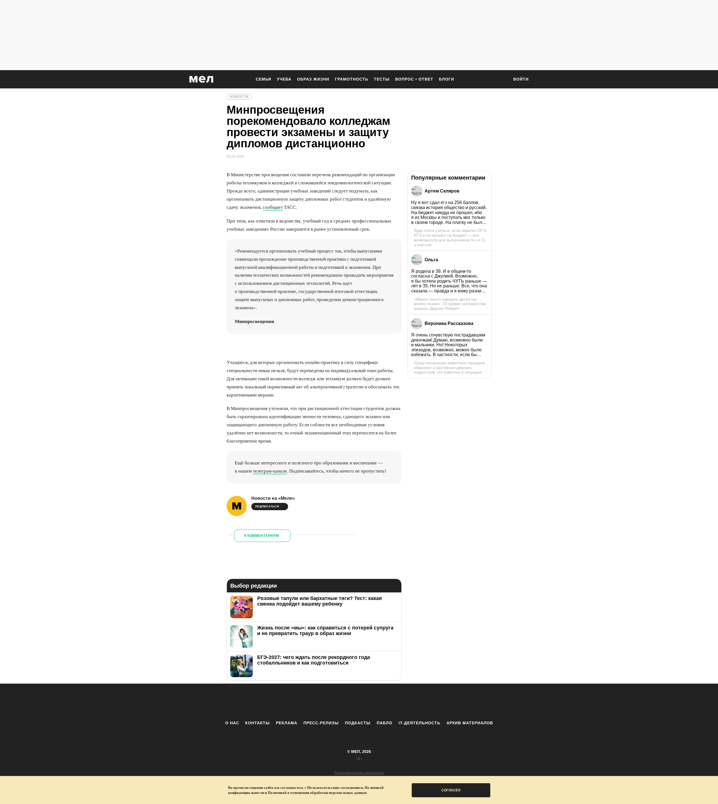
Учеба (284, 79)
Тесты (382, 79)
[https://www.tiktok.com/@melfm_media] (359, 702)
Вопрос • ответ (414, 79)
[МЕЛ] (201, 79)
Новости (239, 97)
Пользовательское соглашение (359, 773)
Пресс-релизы (321, 723)
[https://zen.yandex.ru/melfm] (328, 702)
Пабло (384, 723)
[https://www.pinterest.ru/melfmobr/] (374, 702)
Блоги (446, 79)
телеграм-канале (270, 471)
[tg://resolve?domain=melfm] (313, 702)
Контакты (257, 723)
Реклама (286, 723)
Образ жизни (313, 79)
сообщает (273, 207)
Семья (263, 79)
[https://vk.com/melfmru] (344, 702)
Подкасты (357, 723)
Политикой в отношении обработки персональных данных (317, 793)
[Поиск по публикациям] (502, 79)
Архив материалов (470, 723)
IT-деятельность (419, 723)
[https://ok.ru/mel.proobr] (390, 702)
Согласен (451, 790)
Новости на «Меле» (273, 498)
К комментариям (261, 536)
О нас (232, 723)
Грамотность (351, 79)
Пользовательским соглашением (335, 787)
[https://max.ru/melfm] (405, 702)
